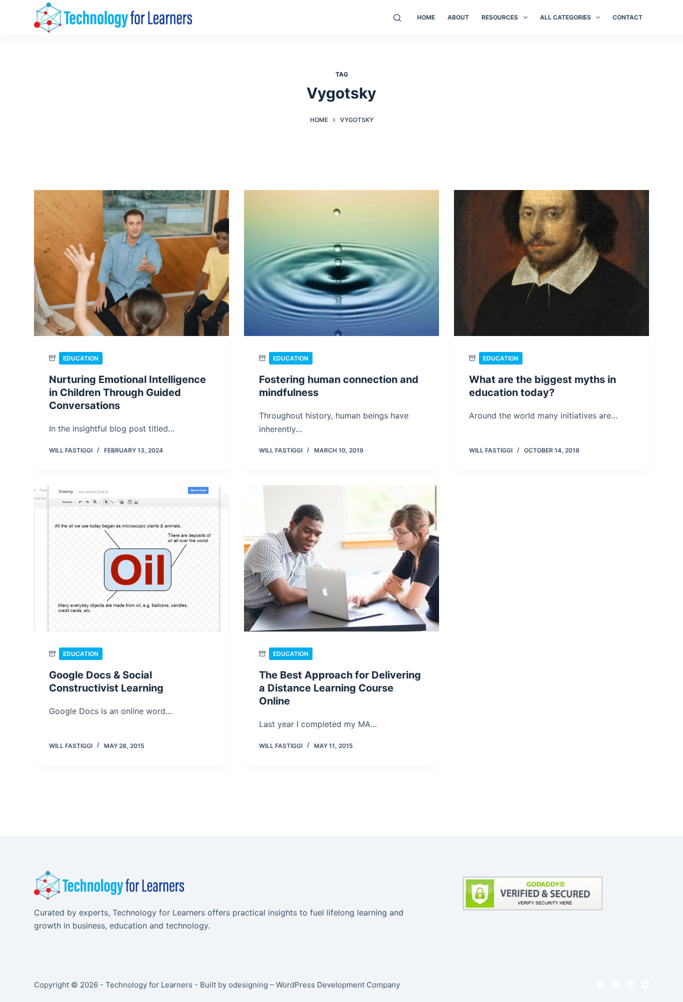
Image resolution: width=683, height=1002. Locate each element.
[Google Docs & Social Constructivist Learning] (131, 559)
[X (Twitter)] (615, 984)
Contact (627, 17)
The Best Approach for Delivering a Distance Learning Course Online (340, 688)
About (458, 17)
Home (426, 17)
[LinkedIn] (630, 984)
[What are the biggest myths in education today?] (551, 263)
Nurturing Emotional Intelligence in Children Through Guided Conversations (127, 393)
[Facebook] (600, 984)
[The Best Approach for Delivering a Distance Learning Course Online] (341, 559)
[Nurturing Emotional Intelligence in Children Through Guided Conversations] (131, 263)
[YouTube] (645, 984)
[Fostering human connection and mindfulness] (341, 263)
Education (80, 358)
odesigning (248, 985)
